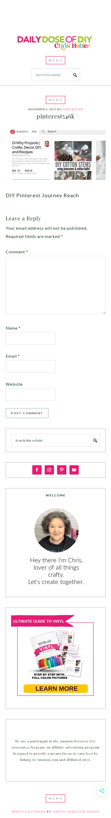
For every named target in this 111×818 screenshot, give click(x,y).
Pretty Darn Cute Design (76, 811)
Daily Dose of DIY (55, 42)
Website (14, 384)
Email (13, 356)
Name (13, 327)
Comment (17, 251)
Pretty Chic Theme (29, 811)
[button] (55, 60)
